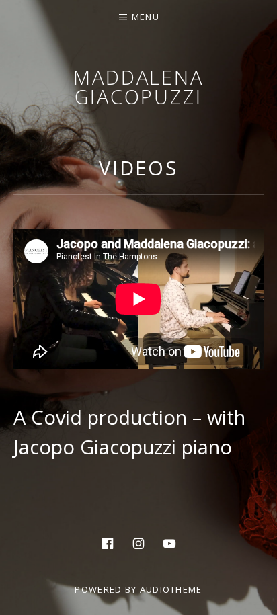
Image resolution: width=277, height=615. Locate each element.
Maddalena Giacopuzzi (138, 87)
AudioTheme (171, 589)
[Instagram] (138, 542)
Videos (138, 168)
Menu (145, 17)
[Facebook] (107, 542)
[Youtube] (169, 542)
